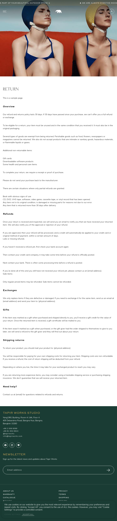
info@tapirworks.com (12, 436)
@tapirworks (8, 434)
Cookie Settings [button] (12, 514)
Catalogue (9, 497)
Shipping (64, 497)
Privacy (63, 490)
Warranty (9, 494)
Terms (62, 494)
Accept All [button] (28, 514)
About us (8, 490)
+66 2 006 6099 (10, 428)
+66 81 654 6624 (10, 431)
